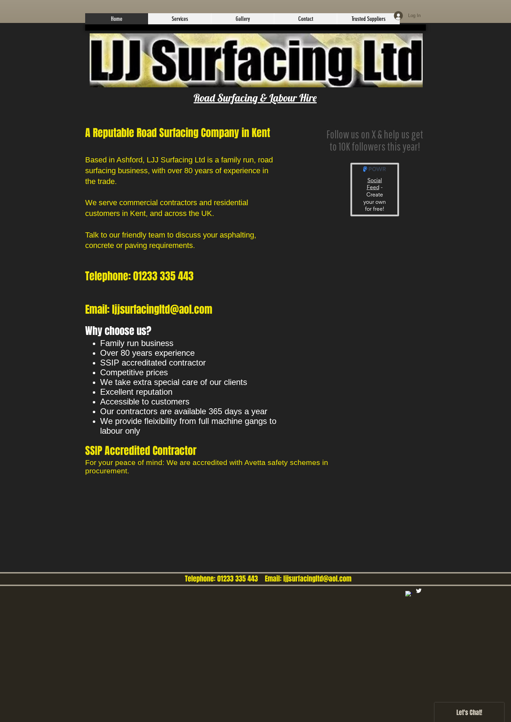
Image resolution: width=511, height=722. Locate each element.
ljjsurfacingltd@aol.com (317, 578)
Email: (271, 578)
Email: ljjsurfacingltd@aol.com (148, 309)
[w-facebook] (408, 594)
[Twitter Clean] (418, 590)
